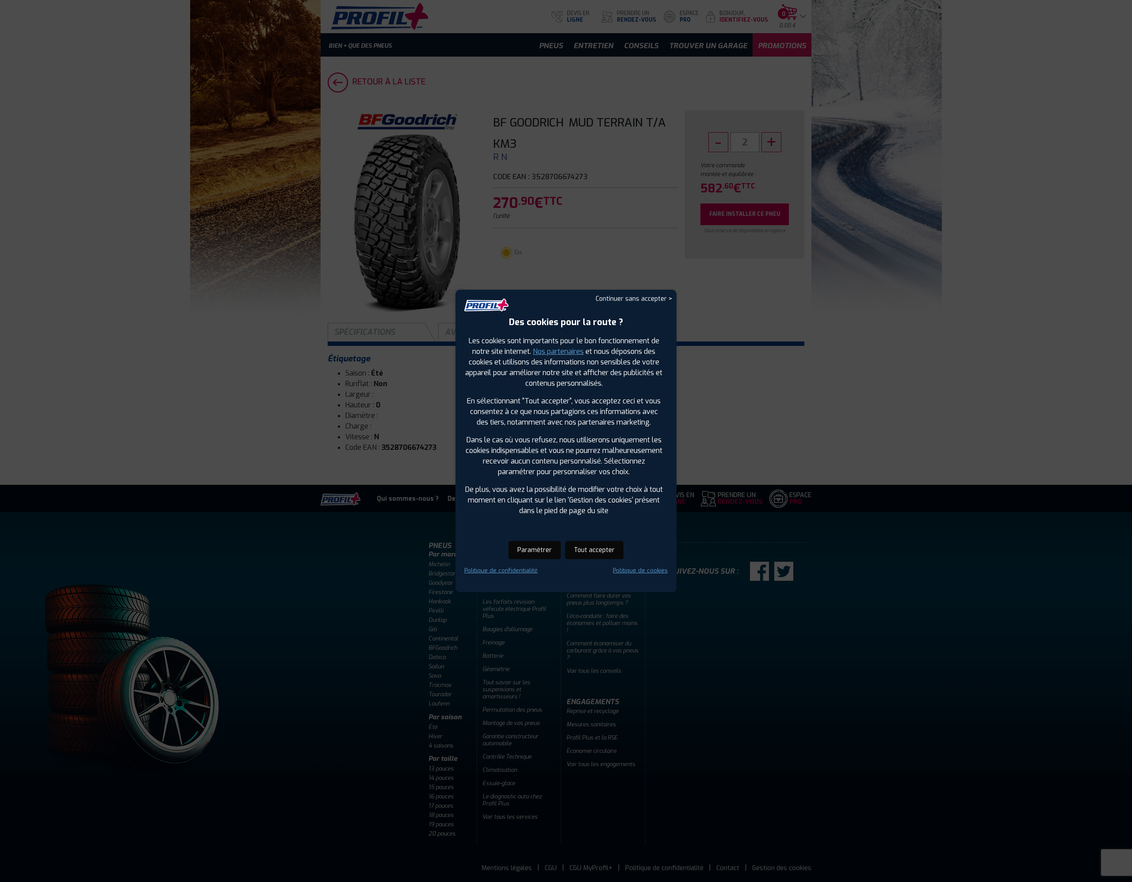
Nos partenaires (558, 351)
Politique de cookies (640, 570)
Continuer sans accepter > (634, 299)
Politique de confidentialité (501, 570)
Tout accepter (594, 550)
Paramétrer (534, 550)
